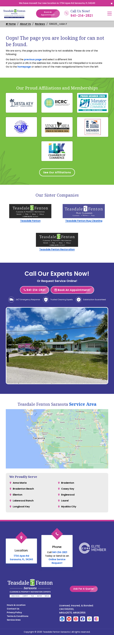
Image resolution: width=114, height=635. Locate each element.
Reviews (40, 24)
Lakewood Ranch (23, 500)
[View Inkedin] (62, 618)
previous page (33, 59)
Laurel (65, 500)
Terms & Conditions (17, 616)
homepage (24, 66)
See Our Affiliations (57, 172)
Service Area (82, 404)
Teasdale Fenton (30, 220)
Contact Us (13, 608)
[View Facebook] (83, 618)
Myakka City (68, 506)
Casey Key (67, 488)
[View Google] (89, 618)
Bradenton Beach (23, 488)
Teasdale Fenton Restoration (57, 249)
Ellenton (17, 494)
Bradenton (67, 483)
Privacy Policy (14, 612)
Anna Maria (20, 483)
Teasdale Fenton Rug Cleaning (83, 220)
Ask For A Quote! (83, 588)
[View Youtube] (69, 618)
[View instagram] (96, 618)
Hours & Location (16, 605)
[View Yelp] (76, 618)
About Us (25, 24)
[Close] (111, 3)
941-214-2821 (82, 15)
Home (12, 24)
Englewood (68, 494)
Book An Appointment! (48, 13)
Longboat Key (21, 506)
